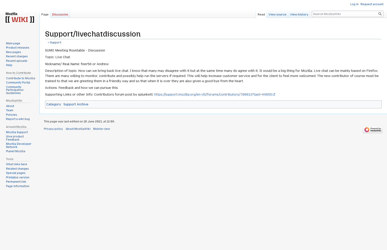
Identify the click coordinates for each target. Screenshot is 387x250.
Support (55, 42)
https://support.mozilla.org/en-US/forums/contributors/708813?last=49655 (213, 94)
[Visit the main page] (20, 18)
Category (53, 104)
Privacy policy (53, 128)
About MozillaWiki (78, 128)
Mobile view (101, 128)
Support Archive (75, 104)
